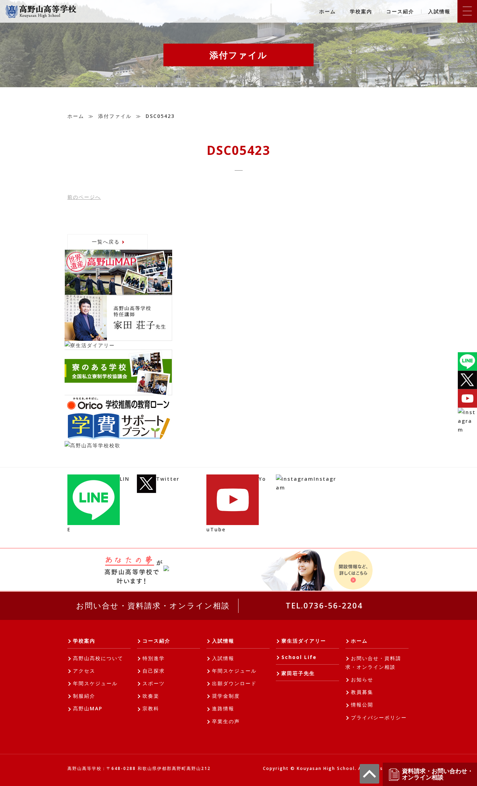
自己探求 (153, 670)
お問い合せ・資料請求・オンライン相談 (153, 605)
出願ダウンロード (234, 683)
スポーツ (153, 683)
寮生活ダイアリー (303, 640)
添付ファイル (115, 116)
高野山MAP (87, 708)
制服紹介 (84, 696)
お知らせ (362, 679)
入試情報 (439, 11)
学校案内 (361, 11)
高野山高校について (98, 658)
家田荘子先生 (298, 673)
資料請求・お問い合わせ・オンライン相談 (437, 774)
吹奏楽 (150, 696)
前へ (84, 197)
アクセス (84, 670)
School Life (299, 657)
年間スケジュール (95, 683)
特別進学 (153, 658)
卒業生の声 (226, 721)
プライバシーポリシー (379, 717)
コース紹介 (400, 11)
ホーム (327, 11)
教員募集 (362, 692)
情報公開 (362, 704)
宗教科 (150, 708)
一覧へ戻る (106, 241)
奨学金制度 (226, 696)
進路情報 (223, 708)
